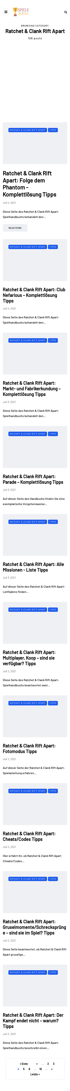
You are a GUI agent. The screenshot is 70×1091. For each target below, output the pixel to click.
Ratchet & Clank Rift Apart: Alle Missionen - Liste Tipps (33, 566)
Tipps (52, 130)
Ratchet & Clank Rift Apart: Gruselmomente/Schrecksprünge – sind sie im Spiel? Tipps (34, 927)
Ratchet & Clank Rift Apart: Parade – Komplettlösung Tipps (33, 479)
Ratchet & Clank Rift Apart (28, 130)
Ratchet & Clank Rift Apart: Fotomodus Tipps (29, 748)
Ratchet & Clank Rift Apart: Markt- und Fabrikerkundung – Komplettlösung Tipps (32, 388)
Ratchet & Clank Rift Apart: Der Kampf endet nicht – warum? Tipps (33, 1020)
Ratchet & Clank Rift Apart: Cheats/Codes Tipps (29, 836)
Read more (15, 228)
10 (40, 1069)
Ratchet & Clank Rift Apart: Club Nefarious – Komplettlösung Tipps (34, 295)
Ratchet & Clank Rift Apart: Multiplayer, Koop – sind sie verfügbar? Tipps (29, 657)
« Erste (24, 1063)
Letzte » (35, 1074)
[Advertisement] (35, 85)
